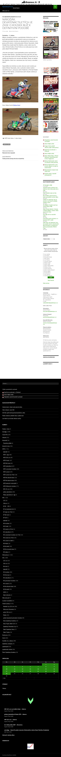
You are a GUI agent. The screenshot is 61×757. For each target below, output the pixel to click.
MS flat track (6, 575)
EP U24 (5, 517)
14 (38, 669)
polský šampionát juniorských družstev (12, 618)
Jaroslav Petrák (48, 261)
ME (3, 497)
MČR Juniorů (6, 472)
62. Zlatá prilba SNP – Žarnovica (13, 725)
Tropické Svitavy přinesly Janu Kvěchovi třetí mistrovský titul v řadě (51, 189)
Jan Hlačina (47, 274)
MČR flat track (6, 463)
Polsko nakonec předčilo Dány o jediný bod (13, 415)
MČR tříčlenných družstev (9, 486)
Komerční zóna (6, 446)
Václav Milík (47, 264)
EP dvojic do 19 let (7, 512)
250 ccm (5, 563)
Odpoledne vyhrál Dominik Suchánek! (13, 394)
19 (22, 671)
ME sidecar (6, 552)
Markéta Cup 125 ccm (8, 606)
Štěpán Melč (47, 262)
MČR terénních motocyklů (9, 483)
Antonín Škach (14, 31)
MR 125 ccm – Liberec (10, 719)
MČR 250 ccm (6, 457)
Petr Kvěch (47, 258)
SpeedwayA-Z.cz (7, 6)
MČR (3, 449)
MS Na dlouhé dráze (8, 586)
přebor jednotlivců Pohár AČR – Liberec (15, 714)
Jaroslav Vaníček (48, 275)
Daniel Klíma (47, 272)
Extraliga (4, 431)
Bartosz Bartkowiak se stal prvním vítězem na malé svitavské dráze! (51, 166)
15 (46, 669)
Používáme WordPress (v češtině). (9, 755)
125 (4, 500)
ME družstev (6, 523)
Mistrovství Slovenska (8, 609)
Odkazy (4, 688)
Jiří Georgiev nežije (47, 185)
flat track (5, 566)
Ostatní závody (6, 603)
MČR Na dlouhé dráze (8, 477)
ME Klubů (5, 543)
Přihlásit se (5, 11)
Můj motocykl (5, 598)
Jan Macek (47, 260)
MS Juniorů (6, 583)
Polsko (4, 615)
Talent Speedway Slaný (8, 629)
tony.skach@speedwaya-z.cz (50, 311)
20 (30, 671)
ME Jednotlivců (7, 532)
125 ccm (5, 560)
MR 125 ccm (6, 489)
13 (30, 669)
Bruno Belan (47, 271)
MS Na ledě (6, 589)
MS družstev (6, 572)
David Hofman (48, 268)
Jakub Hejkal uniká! (49, 143)
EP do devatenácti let (8, 509)
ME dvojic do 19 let (8, 529)
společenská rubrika (7, 649)
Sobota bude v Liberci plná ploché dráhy (12, 407)
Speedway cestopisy (7, 643)
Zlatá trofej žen (6, 595)
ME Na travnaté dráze (8, 549)
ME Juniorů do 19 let (8, 537)
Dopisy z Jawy (5, 429)
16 (54, 669)
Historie (4, 437)
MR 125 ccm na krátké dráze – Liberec (15, 709)
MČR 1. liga (6, 454)
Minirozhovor (5, 555)
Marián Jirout (47, 267)
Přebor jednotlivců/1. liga (9, 494)
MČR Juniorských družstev (9, 469)
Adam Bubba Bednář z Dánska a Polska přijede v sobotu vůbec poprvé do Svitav (50, 211)
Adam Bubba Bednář (49, 270)
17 (6, 671)
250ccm (5, 503)
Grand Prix (5, 434)
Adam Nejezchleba (48, 265)
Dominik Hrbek (48, 257)
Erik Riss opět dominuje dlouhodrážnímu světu (13, 412)
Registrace (16, 8)
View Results (51, 280)
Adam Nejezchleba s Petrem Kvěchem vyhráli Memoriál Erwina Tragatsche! (51, 157)
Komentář (4, 440)
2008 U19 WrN (7, 144)
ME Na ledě (6, 546)
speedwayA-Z (5, 646)
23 (54, 671)
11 (14, 669)
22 (46, 671)
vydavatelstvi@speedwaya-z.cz (50, 302)
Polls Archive (46, 283)
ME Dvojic (5, 526)
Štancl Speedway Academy (9, 652)
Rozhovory (5, 635)
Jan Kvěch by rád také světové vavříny (11, 418)
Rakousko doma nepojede (8, 152)
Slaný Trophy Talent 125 (9, 623)
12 (22, 669)
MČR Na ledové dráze (8, 480)
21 (38, 671)
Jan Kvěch (46, 255)
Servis (3, 638)
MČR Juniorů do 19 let (8, 474)
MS (3, 557)
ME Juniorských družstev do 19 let (11, 16)
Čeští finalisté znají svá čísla (49, 193)
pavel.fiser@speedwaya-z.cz (49, 317)
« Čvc (4, 678)
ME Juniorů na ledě (8, 540)
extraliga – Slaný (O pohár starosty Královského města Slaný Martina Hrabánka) (26, 730)
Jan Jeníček (47, 254)
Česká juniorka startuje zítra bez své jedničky (13, 157)
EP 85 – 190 (6, 506)
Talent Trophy (6, 632)
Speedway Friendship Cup (9, 626)
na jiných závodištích (7, 600)
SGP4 (4, 592)
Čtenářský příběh (7, 443)
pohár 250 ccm (7, 612)
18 (14, 671)
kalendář (5, 452)
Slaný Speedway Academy (9, 620)
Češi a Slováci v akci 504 (8, 410)
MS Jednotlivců (7, 578)
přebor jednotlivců (7, 492)
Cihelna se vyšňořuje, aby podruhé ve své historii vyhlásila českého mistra (50, 201)
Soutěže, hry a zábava (7, 641)
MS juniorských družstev (9, 580)
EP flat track (6, 515)
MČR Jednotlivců (7, 466)
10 (6, 669)
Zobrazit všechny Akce (8, 735)
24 (6, 673)
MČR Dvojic (6, 460)
